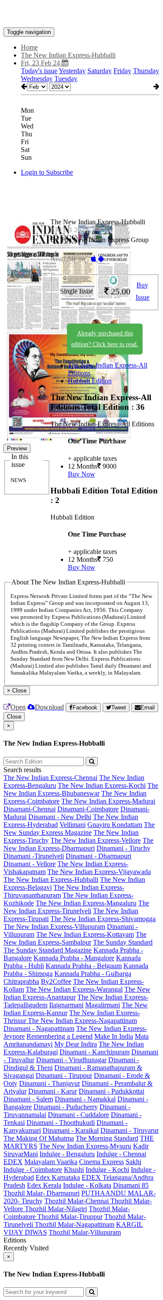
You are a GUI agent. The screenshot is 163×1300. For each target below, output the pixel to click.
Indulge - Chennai (121, 1154)
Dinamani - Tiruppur (64, 1075)
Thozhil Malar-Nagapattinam (74, 1224)
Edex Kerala (44, 1185)
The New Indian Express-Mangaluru (86, 903)
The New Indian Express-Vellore (95, 840)
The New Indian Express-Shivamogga (103, 918)
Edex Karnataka (58, 1177)
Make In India (113, 1036)
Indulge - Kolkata (87, 1185)
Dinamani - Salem (28, 1099)
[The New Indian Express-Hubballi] (81, 14)
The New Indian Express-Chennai (50, 777)
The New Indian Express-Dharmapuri (78, 844)
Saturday (99, 70)
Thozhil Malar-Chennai (77, 1201)
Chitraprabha (21, 981)
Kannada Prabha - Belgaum (84, 965)
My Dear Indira (75, 1044)
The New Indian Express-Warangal (74, 989)
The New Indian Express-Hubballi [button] (68, 55)
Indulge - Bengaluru (67, 1154)
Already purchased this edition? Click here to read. (104, 339)
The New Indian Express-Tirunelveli (76, 907)
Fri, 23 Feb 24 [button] (41, 63)
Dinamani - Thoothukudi (61, 1122)
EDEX (13, 1161)
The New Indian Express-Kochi (102, 785)
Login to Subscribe (47, 172)
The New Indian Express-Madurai (108, 801)
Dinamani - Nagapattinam (38, 1028)
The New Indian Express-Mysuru (85, 1146)
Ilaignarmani (66, 1005)
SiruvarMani (20, 1154)
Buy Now (81, 474)
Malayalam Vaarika (50, 1161)
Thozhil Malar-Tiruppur (70, 1216)
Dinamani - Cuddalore (78, 1114)
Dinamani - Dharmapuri (98, 856)
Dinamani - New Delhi (59, 817)
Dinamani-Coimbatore (88, 809)
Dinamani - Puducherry (65, 1107)
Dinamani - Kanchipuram (95, 1052)
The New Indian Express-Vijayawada (99, 871)
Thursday (146, 70)
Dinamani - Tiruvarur (129, 1130)
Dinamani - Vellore (29, 864)
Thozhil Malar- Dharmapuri (41, 1193)
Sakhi (133, 1161)
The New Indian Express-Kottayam (85, 934)
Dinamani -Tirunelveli (33, 856)
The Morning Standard (107, 1138)
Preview (17, 448)
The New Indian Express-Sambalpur (74, 938)
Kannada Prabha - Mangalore (73, 958)
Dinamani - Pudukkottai (111, 1091)
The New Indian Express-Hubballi (50, 879)
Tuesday (65, 78)
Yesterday (72, 70)
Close (14, 716)
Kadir (141, 1146)
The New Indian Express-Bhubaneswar (80, 789)
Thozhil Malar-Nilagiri (56, 1208)
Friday (122, 70)
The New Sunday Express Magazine (79, 828)
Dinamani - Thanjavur (49, 1083)
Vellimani (73, 824)
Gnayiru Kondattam (114, 824)
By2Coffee (56, 981)
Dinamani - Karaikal (71, 1130)
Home (29, 47)
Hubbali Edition (90, 381)
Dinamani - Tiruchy (123, 848)
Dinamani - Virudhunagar (71, 1060)
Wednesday (37, 78)
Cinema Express (101, 1161)
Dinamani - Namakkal (85, 1099)
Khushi (74, 1169)
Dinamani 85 (131, 1185)
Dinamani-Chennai (29, 809)
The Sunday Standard (123, 942)
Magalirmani (102, 1005)
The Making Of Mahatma (38, 1138)
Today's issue (39, 70)
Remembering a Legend (60, 1036)
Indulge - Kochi (107, 1169)
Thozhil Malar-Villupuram (85, 1232)
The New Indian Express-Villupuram (54, 926)
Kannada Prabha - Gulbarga (92, 973)
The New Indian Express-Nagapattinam (82, 1020)
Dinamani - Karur (52, 1091)
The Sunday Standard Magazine (47, 950)
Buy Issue (143, 291)
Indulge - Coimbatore (32, 1169)
